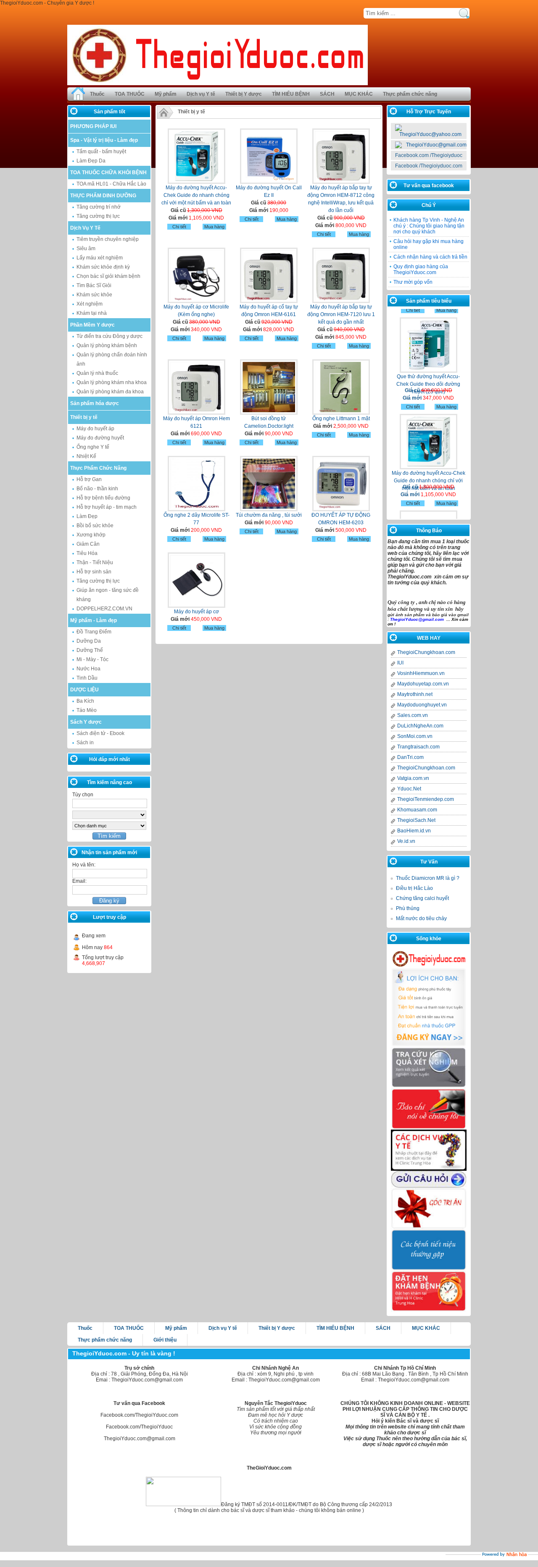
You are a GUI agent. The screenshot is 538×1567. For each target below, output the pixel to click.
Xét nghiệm (89, 304)
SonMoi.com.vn (415, 736)
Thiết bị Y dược (243, 94)
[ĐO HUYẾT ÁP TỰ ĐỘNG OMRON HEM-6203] (341, 510)
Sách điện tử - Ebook (100, 733)
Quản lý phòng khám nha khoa (111, 382)
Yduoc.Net (409, 789)
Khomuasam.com (417, 810)
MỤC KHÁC (359, 94)
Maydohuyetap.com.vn (423, 684)
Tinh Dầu (87, 678)
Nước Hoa (88, 669)
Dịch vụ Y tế (201, 94)
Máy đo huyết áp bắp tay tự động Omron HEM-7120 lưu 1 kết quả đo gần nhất (341, 314)
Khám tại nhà (91, 313)
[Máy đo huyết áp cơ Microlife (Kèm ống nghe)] (196, 301)
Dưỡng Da (88, 641)
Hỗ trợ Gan (89, 479)
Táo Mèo (86, 710)
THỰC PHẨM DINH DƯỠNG (103, 196)
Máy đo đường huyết (100, 438)
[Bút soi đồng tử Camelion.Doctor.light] (269, 413)
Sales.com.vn (412, 715)
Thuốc (97, 94)
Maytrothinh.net (415, 694)
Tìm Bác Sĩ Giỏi (93, 285)
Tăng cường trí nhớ (98, 207)
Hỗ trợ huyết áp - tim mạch (106, 507)
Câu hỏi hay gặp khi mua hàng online (428, 244)
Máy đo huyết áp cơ (196, 612)
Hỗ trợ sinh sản (93, 572)
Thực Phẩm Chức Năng (98, 468)
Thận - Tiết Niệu (94, 562)
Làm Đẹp (87, 516)
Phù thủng (407, 908)
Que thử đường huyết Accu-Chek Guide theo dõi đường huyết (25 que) (428, 368)
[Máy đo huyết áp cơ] (196, 606)
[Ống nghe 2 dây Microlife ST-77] (196, 510)
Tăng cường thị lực (98, 216)
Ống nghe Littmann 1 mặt (341, 418)
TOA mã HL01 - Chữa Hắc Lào (111, 184)
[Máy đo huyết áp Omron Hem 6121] (196, 413)
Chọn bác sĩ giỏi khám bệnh (108, 276)
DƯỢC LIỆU (84, 690)
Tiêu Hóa (87, 553)
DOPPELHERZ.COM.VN (104, 609)
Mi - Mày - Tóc (92, 659)
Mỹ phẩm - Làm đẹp (93, 620)
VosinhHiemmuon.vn (421, 673)
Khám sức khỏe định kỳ (103, 267)
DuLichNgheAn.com (420, 726)
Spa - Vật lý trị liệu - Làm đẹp (104, 140)
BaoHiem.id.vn (414, 831)
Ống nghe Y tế (92, 447)
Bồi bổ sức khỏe (94, 525)
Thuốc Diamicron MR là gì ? (427, 878)
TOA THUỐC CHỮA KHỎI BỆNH (108, 172)
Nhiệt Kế (86, 456)
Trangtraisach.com (418, 747)
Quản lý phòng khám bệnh (106, 345)
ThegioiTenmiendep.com (425, 799)
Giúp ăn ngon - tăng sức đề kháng (107, 594)
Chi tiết (179, 226)
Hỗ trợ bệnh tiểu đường (103, 498)
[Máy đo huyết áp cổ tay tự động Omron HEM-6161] (269, 301)
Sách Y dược (86, 722)
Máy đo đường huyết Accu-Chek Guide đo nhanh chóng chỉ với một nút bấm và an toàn (196, 195)
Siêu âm (85, 248)
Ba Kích (85, 701)
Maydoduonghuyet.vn (422, 705)
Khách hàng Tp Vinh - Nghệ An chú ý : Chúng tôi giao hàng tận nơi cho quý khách (428, 226)
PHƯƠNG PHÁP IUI (93, 126)
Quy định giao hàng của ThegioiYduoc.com (420, 269)
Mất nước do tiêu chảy (421, 918)
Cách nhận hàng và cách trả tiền (430, 257)
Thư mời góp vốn (413, 282)
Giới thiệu (165, 1340)
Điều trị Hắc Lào (414, 888)
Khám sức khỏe (94, 295)
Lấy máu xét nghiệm (99, 258)
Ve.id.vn (406, 841)
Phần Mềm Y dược (92, 325)
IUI (400, 663)
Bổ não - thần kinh (97, 489)
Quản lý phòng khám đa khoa (110, 392)
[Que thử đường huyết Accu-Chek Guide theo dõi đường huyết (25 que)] (428, 329)
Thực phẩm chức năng (410, 94)
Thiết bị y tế (84, 417)
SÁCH (327, 94)
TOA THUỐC (130, 94)
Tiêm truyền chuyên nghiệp (107, 239)
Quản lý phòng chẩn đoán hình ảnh (111, 359)
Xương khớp (90, 535)
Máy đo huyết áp (95, 429)
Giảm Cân (88, 544)
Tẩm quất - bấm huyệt (101, 151)
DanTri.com (410, 757)
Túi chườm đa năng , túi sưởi (269, 515)
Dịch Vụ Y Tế (85, 228)
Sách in (85, 743)
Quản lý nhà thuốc (97, 373)
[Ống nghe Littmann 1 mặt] (341, 413)
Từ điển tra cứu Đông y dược (109, 336)
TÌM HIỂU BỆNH (291, 94)
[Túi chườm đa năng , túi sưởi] (269, 510)
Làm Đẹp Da (90, 161)
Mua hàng (214, 226)
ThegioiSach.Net (416, 820)
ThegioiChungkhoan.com (426, 652)
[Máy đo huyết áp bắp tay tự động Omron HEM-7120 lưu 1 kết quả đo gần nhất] (341, 301)
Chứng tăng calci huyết (422, 898)
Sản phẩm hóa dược (94, 403)
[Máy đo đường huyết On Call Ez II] (269, 182)
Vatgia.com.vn (413, 778)
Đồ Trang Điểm (93, 632)
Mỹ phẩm (166, 94)
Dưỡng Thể (89, 650)
